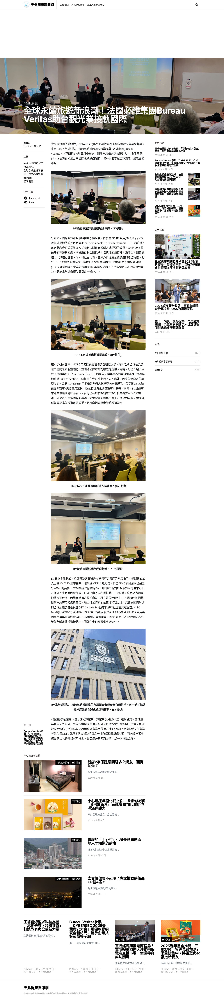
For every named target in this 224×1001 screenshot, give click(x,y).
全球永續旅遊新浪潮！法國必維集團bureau (33, 174)
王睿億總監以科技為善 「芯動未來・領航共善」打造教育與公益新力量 (177, 150)
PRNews (28, 969)
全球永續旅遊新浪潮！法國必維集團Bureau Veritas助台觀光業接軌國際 (169, 177)
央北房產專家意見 (95, 4)
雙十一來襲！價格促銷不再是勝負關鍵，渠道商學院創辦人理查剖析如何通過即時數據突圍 (177, 324)
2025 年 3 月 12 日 (163, 200)
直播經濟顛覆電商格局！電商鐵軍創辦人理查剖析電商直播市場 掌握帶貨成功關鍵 (169, 193)
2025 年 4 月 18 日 (164, 169)
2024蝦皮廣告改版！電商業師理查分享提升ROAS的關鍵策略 (176, 307)
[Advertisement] (112, 36)
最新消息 (64, 4)
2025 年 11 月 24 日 (164, 155)
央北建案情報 (77, 4)
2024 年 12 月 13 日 (164, 272)
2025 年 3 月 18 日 (164, 183)
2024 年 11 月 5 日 (163, 332)
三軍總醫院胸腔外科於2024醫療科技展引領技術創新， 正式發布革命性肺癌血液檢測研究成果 (177, 265)
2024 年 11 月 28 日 (164, 313)
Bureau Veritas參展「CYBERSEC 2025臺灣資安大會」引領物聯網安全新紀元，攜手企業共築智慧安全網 (33, 737)
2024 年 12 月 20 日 (164, 217)
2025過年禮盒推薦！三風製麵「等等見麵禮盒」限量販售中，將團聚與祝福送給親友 (169, 209)
